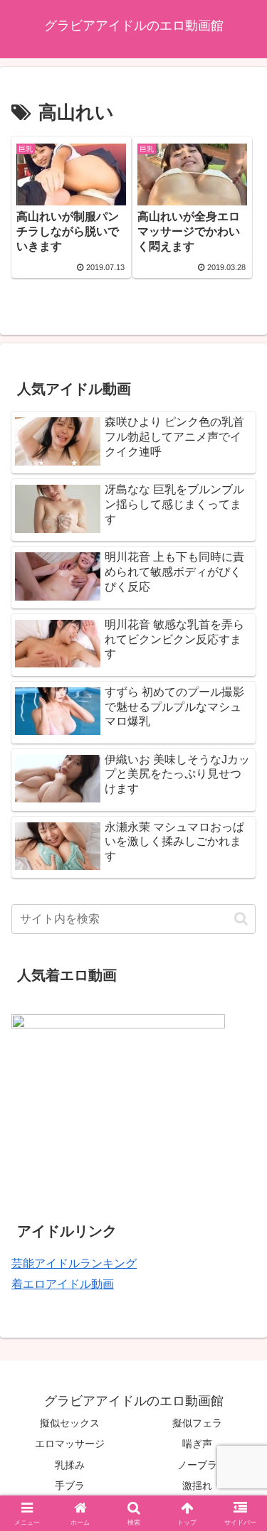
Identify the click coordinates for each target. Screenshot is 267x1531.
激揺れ (197, 1485)
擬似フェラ (197, 1423)
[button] (241, 918)
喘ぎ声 (197, 1443)
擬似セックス (70, 1423)
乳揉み (70, 1465)
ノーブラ (197, 1465)
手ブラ (70, 1485)
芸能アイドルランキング (74, 1263)
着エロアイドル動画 (62, 1284)
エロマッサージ (70, 1443)
